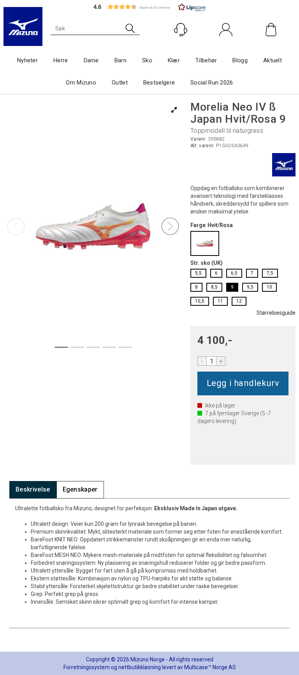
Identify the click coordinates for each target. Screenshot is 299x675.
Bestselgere (159, 82)
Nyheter (27, 60)
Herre (60, 60)
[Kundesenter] (180, 29)
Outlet (120, 82)
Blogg (240, 60)
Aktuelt (272, 60)
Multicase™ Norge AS (210, 667)
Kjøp (242, 383)
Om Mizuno (81, 82)
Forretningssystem (86, 667)
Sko (147, 60)
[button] (149, 7)
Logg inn (226, 46)
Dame (91, 60)
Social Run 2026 (211, 82)
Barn (120, 60)
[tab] (32, 490)
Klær (174, 60)
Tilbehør (206, 60)
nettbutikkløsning (139, 667)
